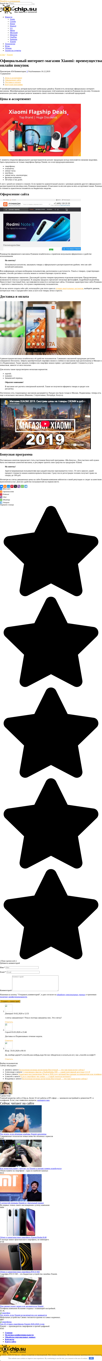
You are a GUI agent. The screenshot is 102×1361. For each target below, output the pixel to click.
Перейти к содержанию (10, 1)
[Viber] (18, 486)
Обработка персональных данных (20, 1337)
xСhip (2, 55)
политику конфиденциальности (13, 997)
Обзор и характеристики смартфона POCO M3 (20, 1272)
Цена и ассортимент (13, 78)
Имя (2, 967)
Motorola (13, 35)
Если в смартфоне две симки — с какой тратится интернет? (46, 1076)
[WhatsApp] (22, 486)
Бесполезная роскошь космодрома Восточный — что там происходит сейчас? (52, 1070)
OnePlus (13, 37)
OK (91, 1358)
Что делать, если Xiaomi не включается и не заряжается (23, 1315)
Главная (8, 1333)
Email (3, 972)
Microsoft (14, 33)
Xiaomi (13, 41)
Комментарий (6, 990)
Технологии (10, 44)
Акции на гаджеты (13, 50)
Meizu (12, 30)
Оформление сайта (13, 80)
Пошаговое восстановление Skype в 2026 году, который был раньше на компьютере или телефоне (60, 1074)
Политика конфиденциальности (19, 1335)
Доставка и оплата (13, 82)
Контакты (9, 1339)
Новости (8, 17)
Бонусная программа (14, 84)
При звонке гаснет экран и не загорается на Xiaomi (21, 1306)
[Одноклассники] (4, 486)
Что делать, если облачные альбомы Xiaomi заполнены (23, 1134)
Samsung (13, 39)
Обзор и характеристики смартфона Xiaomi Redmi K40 (23, 1237)
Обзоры (8, 48)
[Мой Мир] (8, 486)
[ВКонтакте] (1, 486)
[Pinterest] (11, 486)
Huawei (13, 26)
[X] (15, 486)
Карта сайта (10, 1342)
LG (11, 28)
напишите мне (43, 1100)
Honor (12, 24)
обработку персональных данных (71, 995)
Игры (7, 46)
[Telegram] (25, 486)
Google (13, 21)
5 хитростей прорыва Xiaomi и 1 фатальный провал (22, 1203)
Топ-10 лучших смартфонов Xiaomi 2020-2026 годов (22, 1324)
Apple (12, 19)
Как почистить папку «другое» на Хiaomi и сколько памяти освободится (30, 1168)
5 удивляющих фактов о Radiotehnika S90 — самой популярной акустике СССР (56, 1072)
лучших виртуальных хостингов (69, 288)
